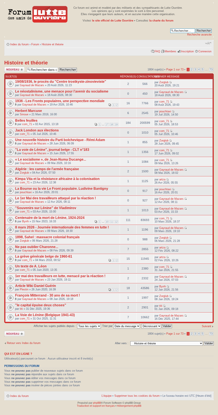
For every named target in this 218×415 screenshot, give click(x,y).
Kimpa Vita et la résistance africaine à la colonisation (57, 179)
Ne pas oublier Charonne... (36, 247)
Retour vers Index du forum (23, 343)
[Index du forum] (37, 13)
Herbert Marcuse (28, 111)
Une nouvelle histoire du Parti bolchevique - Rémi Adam (60, 140)
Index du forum (19, 44)
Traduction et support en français (96, 405)
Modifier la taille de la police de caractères (208, 43)
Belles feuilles (26, 120)
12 (116, 221)
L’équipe (107, 395)
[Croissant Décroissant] (156, 326)
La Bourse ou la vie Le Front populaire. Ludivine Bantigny (61, 188)
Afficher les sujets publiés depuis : (55, 326)
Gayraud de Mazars (32, 85)
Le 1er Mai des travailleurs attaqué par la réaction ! (55, 198)
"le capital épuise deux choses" (40, 305)
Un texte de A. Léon (31, 266)
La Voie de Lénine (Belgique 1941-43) (45, 315)
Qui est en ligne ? (18, 353)
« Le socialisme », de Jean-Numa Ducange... (50, 159)
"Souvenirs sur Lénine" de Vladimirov (45, 208)
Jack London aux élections (37, 130)
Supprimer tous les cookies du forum (137, 395)
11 (111, 221)
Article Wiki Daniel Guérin (35, 286)
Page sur (175, 69)
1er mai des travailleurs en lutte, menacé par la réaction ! (60, 276)
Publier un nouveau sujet (13, 69)
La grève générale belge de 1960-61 (43, 256)
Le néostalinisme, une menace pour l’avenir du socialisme (61, 91)
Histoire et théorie (52, 44)
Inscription (187, 51)
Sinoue (24, 114)
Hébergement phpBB (129, 405)
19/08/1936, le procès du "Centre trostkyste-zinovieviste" (60, 81)
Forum (35, 44)
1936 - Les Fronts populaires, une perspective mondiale (60, 101)
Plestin (24, 289)
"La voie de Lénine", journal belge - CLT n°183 (52, 149)
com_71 (164, 101)
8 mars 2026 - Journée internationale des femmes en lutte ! (62, 227)
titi (21, 308)
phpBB (97, 402)
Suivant (206, 326)
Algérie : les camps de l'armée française (47, 169)
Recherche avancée (199, 34)
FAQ (157, 51)
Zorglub (163, 82)
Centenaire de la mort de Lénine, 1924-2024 (50, 218)
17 (107, 124)
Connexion (204, 51)
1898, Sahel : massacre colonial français (47, 237)
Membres (170, 51)
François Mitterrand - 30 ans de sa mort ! (47, 295)
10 (107, 221)
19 (116, 124)
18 (111, 124)
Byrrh (25, 221)
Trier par (107, 326)
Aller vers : (121, 343)
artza (162, 179)
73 (211, 69)
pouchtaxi (165, 111)
